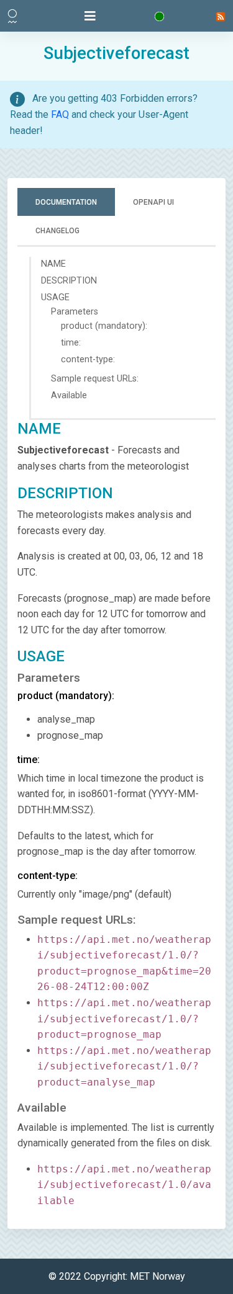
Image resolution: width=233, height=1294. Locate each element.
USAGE (55, 297)
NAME (53, 264)
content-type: (88, 359)
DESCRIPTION (69, 280)
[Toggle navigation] (90, 16)
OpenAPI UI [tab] (153, 202)
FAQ (60, 114)
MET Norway (157, 1276)
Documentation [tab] (66, 202)
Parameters (74, 311)
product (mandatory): (104, 326)
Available (69, 395)
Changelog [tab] (57, 230)
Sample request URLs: (95, 378)
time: (71, 342)
